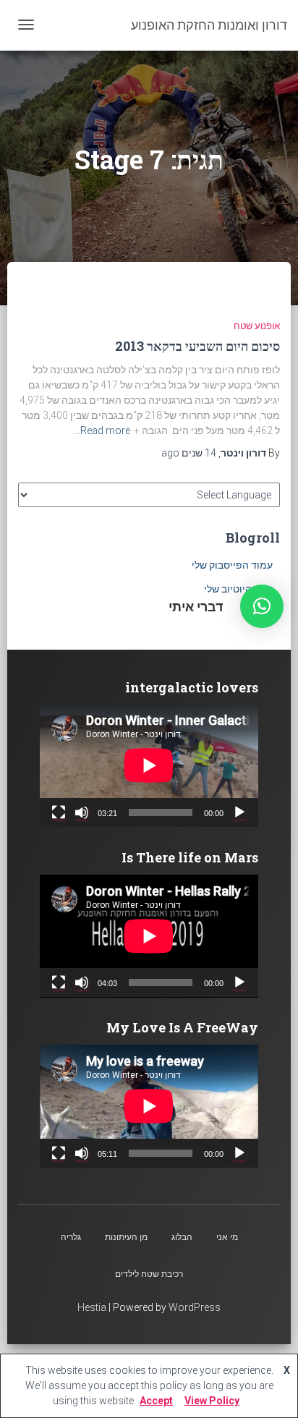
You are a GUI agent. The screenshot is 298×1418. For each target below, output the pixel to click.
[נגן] (239, 812)
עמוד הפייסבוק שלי (232, 565)
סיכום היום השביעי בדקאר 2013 (197, 345)
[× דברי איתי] (262, 606)
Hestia (91, 1307)
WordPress (195, 1307)
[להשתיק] (81, 812)
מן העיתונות (126, 1237)
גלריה (71, 1237)
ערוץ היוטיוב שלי (238, 589)
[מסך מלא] (58, 812)
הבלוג (181, 1237)
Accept (156, 1400)
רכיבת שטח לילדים (149, 1274)
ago (188, 453)
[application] (149, 765)
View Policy (211, 1400)
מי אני (227, 1237)
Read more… (102, 430)
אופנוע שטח (257, 325)
